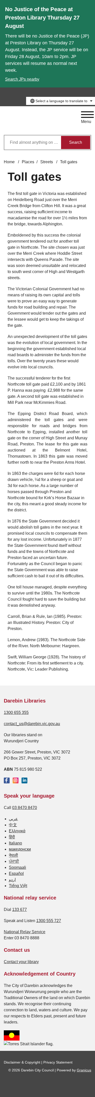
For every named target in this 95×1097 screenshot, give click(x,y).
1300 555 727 (48, 921)
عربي (13, 819)
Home (9, 162)
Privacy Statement (57, 1062)
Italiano (15, 843)
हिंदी (12, 837)
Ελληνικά (17, 831)
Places (28, 162)
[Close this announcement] (89, 5)
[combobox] (60, 101)
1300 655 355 (16, 712)
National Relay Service (24, 932)
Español (16, 873)
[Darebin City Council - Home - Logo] (23, 120)
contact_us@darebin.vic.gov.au (32, 724)
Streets (47, 162)
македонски (20, 849)
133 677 (19, 909)
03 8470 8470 (24, 807)
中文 (13, 825)
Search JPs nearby (22, 79)
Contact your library (21, 962)
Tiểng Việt (18, 886)
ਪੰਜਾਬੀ (14, 861)
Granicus (84, 1070)
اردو (12, 879)
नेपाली (13, 855)
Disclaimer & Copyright (22, 1062)
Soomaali (17, 867)
